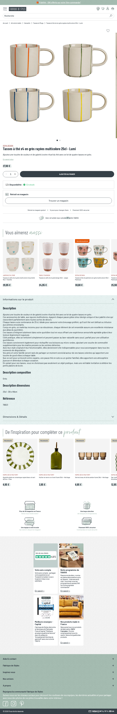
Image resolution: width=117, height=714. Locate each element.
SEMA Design (8, 146)
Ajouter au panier (67, 174)
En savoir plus (8, 159)
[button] (58, 299)
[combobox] (55, 15)
